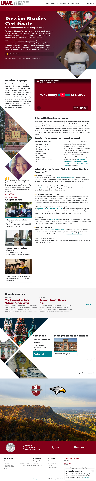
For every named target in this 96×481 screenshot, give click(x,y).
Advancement (23, 461)
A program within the (23, 58)
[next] (93, 359)
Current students (61, 3)
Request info (39, 342)
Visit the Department (42, 339)
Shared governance (24, 463)
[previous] (89, 359)
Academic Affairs (8, 463)
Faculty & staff (90, 3)
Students (35, 463)
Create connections (52, 467)
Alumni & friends (80, 3)
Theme (58, 479)
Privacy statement (37, 479)
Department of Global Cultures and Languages (50, 209)
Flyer (83, 373)
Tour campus (39, 345)
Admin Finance (7, 469)
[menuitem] (10, 461)
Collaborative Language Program (66, 177)
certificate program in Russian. (26, 41)
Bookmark (89, 373)
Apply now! (39, 354)
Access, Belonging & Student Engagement (9, 466)
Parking (50, 465)
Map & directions (52, 463)
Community (71, 3)
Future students (50, 3)
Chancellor (6, 461)
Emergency (50, 461)
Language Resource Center (74, 234)
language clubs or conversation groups (55, 229)
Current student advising (40, 349)
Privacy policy (86, 477)
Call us (57, 447)
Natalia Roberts (38, 188)
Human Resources (37, 465)
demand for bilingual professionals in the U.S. (20, 31)
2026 (52, 479)
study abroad (54, 219)
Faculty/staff (36, 461)
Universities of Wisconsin (26, 465)
